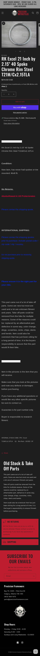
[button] (2, 13)
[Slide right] (24, 51)
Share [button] (6, 453)
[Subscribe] (33, 576)
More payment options (20, 112)
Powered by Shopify (27, 652)
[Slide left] (15, 51)
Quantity (4, 90)
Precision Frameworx (17, 652)
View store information (12, 123)
